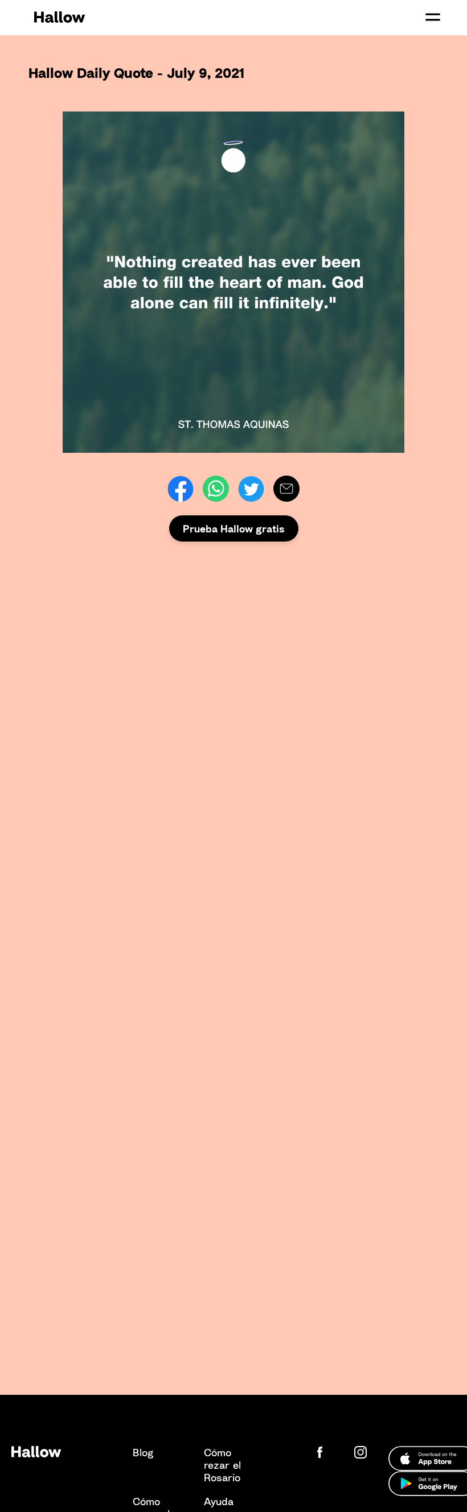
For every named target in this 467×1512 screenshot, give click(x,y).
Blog (143, 1452)
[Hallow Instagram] (362, 1452)
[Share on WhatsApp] (216, 489)
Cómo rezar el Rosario (222, 1465)
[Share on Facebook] (180, 489)
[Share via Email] (286, 489)
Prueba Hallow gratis (234, 528)
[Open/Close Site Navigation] (432, 17)
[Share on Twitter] (251, 489)
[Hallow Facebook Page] (328, 1452)
